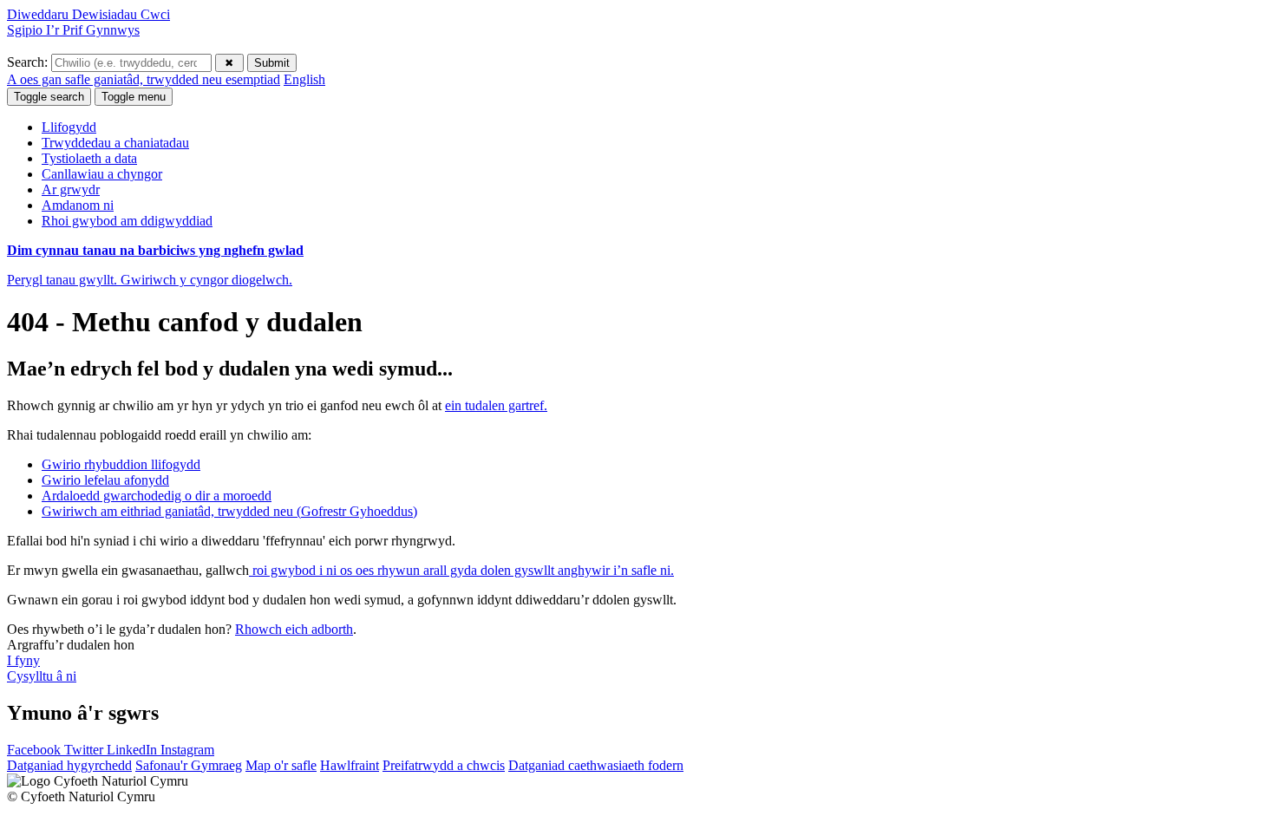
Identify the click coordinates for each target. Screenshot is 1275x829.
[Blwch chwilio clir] (229, 63)
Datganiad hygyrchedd (69, 765)
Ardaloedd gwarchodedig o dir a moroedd (156, 495)
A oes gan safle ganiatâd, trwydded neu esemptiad (143, 79)
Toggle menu (133, 96)
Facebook (35, 749)
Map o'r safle (281, 765)
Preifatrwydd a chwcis (443, 765)
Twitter (85, 749)
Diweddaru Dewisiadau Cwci (88, 14)
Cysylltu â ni (41, 676)
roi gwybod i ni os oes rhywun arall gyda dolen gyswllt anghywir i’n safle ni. (461, 570)
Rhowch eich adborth (294, 629)
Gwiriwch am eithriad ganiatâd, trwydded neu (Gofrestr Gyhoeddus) (229, 511)
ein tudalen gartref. (496, 405)
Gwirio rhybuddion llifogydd (121, 464)
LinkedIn (133, 749)
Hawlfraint (349, 765)
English (304, 79)
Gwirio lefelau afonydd (105, 480)
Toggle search (49, 96)
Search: (29, 62)
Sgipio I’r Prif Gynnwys (73, 30)
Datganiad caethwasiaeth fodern (595, 765)
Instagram (187, 749)
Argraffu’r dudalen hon (70, 644)
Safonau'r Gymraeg (188, 765)
